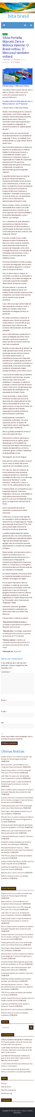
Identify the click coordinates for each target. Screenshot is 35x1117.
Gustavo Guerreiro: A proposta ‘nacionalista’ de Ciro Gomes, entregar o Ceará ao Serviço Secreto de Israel (17, 800)
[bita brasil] (17, 4)
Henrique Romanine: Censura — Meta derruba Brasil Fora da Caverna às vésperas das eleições (17, 850)
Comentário (6, 672)
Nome (4, 700)
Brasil (5, 34)
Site (2, 723)
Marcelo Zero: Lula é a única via (12, 873)
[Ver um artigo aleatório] (31, 25)
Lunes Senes (16, 60)
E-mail (4, 711)
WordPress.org (6, 1093)
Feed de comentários (8, 1090)
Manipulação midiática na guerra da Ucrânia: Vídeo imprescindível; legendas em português (15, 1058)
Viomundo (17, 651)
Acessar (4, 1083)
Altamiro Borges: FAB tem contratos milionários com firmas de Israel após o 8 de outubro (16, 1050)
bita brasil (18, 16)
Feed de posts (6, 1087)
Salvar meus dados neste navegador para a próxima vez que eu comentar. (16, 737)
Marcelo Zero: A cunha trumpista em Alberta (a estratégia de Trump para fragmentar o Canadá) (17, 819)
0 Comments (16, 62)
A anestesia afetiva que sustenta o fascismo (17, 836)
